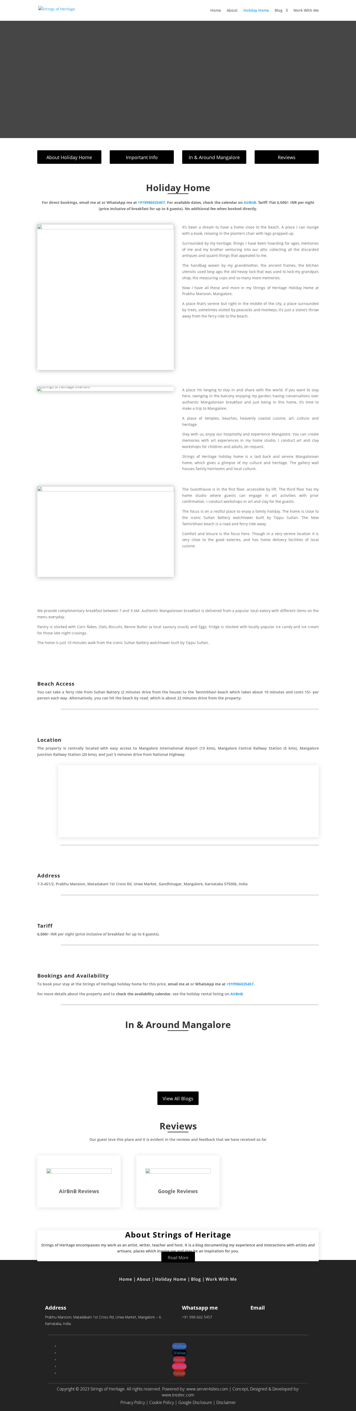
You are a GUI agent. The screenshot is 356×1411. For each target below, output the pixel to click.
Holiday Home (256, 11)
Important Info (142, 157)
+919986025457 (151, 202)
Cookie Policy (161, 1402)
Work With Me (306, 11)
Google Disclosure (195, 1402)
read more (178, 1076)
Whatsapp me (200, 1307)
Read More (178, 1257)
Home (215, 11)
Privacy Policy (132, 1402)
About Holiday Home (69, 157)
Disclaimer (226, 1402)
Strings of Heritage (107, 1389)
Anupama (167, 1060)
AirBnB (250, 202)
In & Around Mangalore (214, 157)
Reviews (287, 157)
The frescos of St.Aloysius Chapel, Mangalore (178, 1053)
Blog (279, 11)
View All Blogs (178, 1098)
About (232, 11)
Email (257, 1307)
